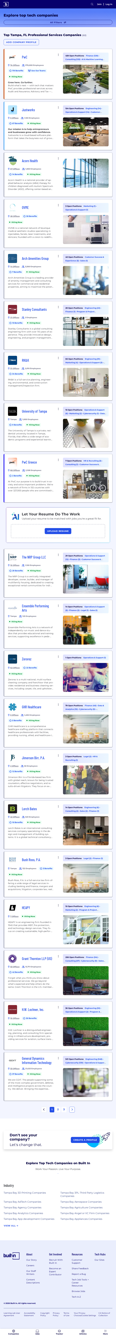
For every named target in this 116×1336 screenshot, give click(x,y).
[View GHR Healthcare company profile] (58, 723)
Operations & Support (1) (76, 210)
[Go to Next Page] (72, 1110)
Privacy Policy (56, 1314)
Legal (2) (88, 756)
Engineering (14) (93, 108)
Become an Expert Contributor (55, 1271)
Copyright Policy (45, 1314)
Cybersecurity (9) (87, 709)
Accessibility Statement (29, 1314)
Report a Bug (79, 1274)
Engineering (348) (94, 1059)
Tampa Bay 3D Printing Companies (25, 1192)
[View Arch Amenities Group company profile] (58, 274)
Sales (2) (84, 811)
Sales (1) (84, 261)
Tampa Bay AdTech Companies (22, 1201)
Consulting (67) (72, 961)
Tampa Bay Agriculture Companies (81, 1207)
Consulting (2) (72, 811)
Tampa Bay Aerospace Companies (81, 1201)
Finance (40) (91, 705)
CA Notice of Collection (104, 1314)
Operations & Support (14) (77, 112)
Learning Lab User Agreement (12, 1314)
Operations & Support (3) (91, 362)
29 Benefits (17, 571)
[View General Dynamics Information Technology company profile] (58, 1076)
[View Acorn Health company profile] (58, 175)
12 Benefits (17, 771)
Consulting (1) (72, 464)
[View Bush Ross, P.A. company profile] (58, 874)
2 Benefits (17, 476)
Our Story (31, 1260)
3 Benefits (47, 868)
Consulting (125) (73, 59)
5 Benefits (17, 720)
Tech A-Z (76, 1296)
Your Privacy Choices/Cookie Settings (85, 1314)
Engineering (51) (92, 359)
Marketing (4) (71, 362)
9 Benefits (17, 425)
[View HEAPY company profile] (58, 924)
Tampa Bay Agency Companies (22, 1207)
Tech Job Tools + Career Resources (80, 1282)
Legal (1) (85, 610)
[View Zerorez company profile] (58, 673)
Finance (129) (92, 56)
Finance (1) (70, 311)
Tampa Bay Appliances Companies (81, 1219)
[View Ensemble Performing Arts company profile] (58, 624)
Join (99, 4)
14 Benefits (17, 174)
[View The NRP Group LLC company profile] (58, 573)
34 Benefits (17, 374)
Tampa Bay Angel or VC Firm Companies (84, 1213)
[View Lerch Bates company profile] (58, 825)
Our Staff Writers (31, 1272)
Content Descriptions (33, 1281)
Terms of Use (66, 1314)
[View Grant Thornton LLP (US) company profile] (58, 974)
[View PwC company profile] (58, 74)
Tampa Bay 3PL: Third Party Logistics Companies (82, 1194)
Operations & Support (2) (77, 1012)
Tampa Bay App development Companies (29, 1219)
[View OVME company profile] (58, 223)
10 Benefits (17, 822)
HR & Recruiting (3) (93, 461)
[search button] (92, 4)
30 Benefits (31, 216)
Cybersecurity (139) (74, 1063)
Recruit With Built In (56, 1261)
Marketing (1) (90, 206)
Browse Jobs (78, 1291)
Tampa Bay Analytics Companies (23, 1213)
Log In (109, 4)
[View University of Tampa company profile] (58, 427)
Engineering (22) (93, 308)
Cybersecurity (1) (91, 413)
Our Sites (99, 1260)
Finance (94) (92, 957)
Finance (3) (75, 559)
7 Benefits (17, 272)
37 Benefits (17, 1074)
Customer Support (77, 1261)
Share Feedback (80, 1268)
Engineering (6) (91, 807)
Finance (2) (74, 610)
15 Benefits (17, 323)
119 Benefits (17, 70)
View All (10, 1225)
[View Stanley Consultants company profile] (58, 325)
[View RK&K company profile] (58, 376)
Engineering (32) (93, 1008)
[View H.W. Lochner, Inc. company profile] (58, 1025)
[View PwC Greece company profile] (58, 478)
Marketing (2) (75, 413)
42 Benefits (17, 972)
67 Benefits (17, 123)
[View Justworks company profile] (58, 126)
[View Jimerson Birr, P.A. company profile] (58, 774)
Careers (30, 1265)
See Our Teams (38, 70)
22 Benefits (31, 668)
